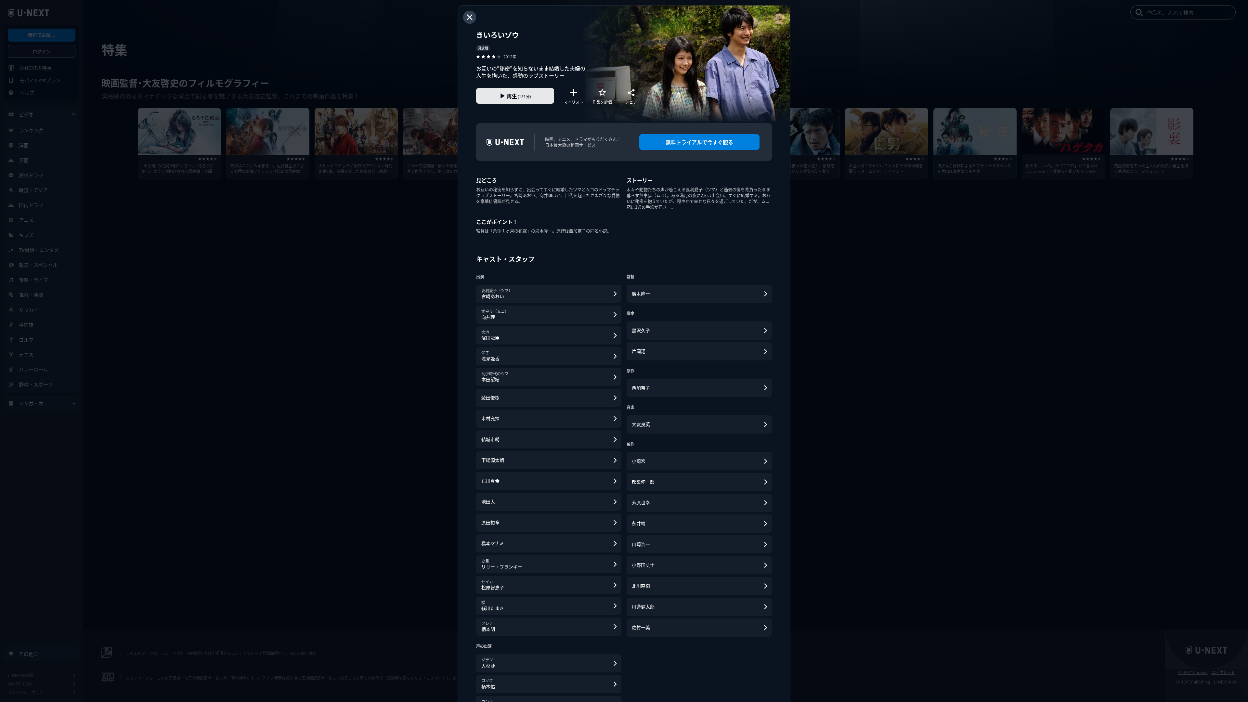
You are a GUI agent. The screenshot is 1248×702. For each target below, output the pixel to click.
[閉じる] (469, 17)
